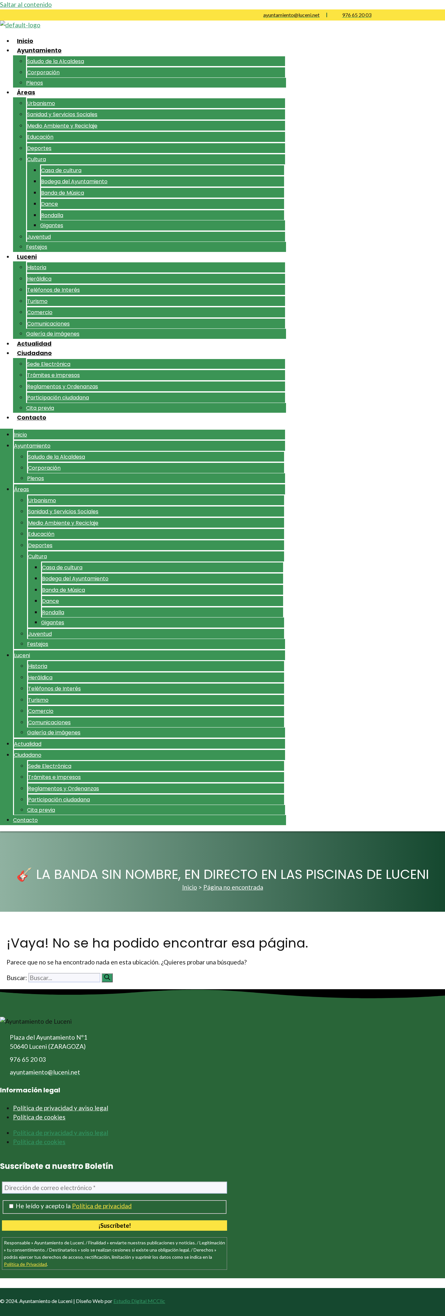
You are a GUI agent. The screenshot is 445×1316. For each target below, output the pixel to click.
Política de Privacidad (25, 1264)
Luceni (27, 257)
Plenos (34, 83)
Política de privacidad (102, 1206)
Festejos (36, 247)
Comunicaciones (48, 323)
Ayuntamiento (39, 50)
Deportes (39, 148)
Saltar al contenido (26, 4)
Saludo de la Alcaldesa (55, 61)
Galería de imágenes (52, 334)
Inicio (25, 41)
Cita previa (40, 408)
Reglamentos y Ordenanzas (62, 386)
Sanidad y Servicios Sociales (62, 114)
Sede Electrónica (48, 364)
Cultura (36, 159)
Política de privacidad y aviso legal (60, 1108)
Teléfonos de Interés (53, 290)
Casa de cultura (61, 170)
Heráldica (39, 279)
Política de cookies (39, 1117)
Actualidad (34, 343)
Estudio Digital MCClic (139, 1301)
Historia (36, 267)
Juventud (39, 237)
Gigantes (51, 225)
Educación (40, 137)
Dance (49, 204)
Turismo (37, 301)
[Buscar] (107, 977)
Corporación (43, 72)
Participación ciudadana (58, 397)
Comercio (39, 312)
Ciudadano (34, 353)
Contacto (31, 417)
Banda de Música (62, 193)
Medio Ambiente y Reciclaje (62, 126)
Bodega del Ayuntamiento (74, 181)
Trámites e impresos (53, 375)
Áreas (26, 92)
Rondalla (52, 215)
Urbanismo (41, 103)
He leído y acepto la (73, 1206)
